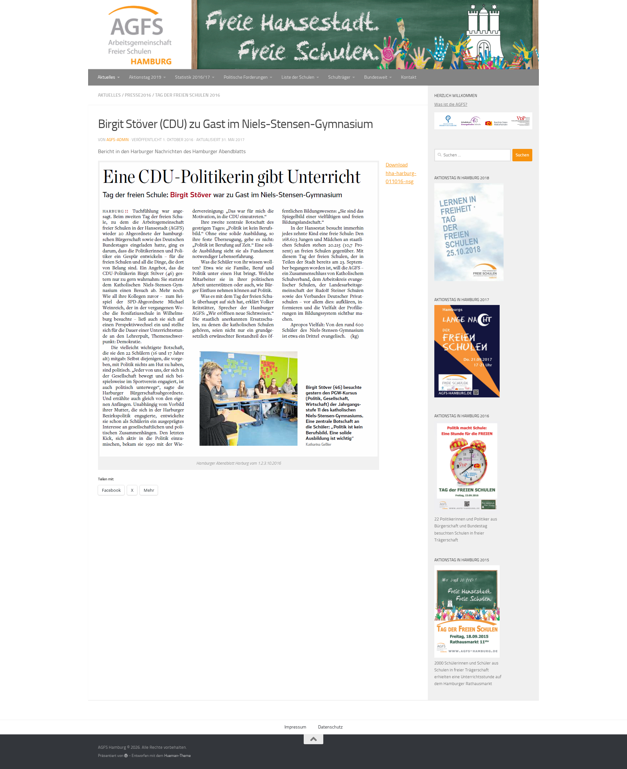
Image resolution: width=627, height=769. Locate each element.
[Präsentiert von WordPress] (126, 756)
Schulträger (339, 77)
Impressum (295, 727)
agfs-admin (117, 139)
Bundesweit (375, 77)
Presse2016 (138, 95)
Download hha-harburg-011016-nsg (401, 173)
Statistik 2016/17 (192, 77)
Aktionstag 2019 (145, 77)
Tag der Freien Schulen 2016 (187, 95)
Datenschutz (330, 727)
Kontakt (408, 77)
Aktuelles (106, 77)
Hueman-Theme (177, 755)
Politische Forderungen (246, 77)
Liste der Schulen (297, 77)
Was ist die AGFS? (450, 104)
